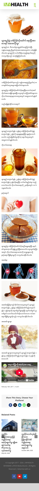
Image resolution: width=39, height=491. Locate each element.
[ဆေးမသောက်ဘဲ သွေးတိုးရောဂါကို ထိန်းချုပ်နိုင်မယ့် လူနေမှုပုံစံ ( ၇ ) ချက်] (10, 420)
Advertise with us (23, 461)
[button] (3, 432)
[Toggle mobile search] (35, 6)
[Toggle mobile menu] (35, 4)
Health (17, 387)
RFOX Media (17, 458)
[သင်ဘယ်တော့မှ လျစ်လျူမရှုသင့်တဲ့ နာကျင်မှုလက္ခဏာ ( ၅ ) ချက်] (30, 420)
